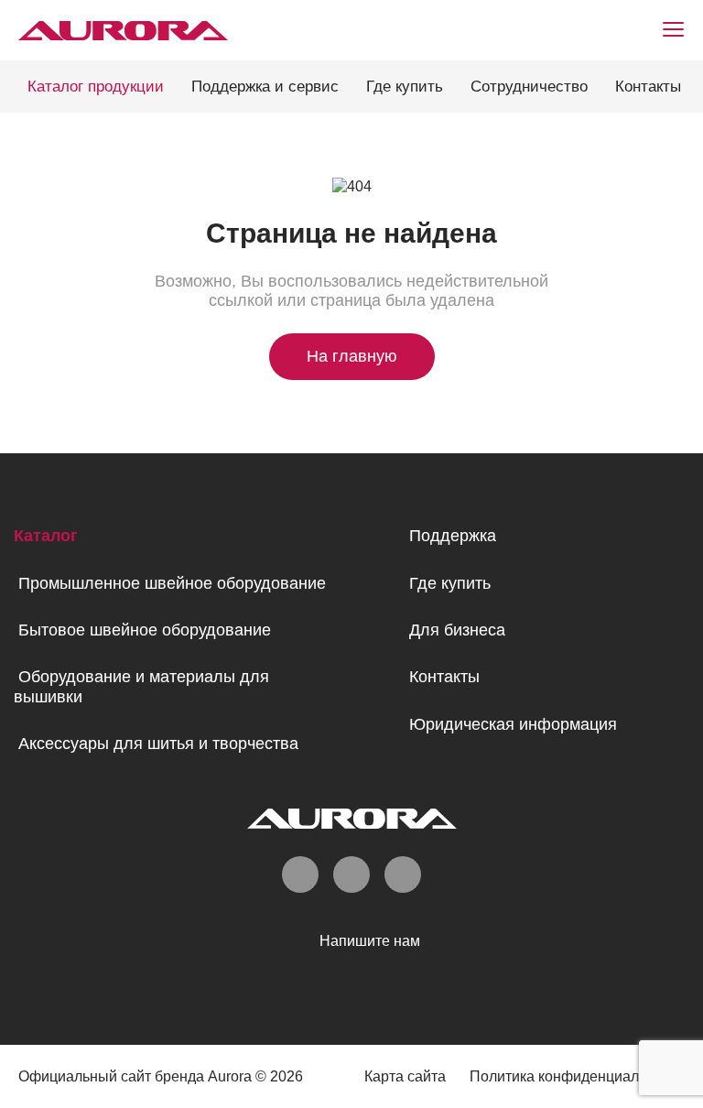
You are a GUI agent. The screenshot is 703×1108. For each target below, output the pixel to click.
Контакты (648, 86)
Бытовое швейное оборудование (144, 630)
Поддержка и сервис (265, 86)
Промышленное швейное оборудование (172, 583)
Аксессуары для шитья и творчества (158, 743)
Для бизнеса (457, 630)
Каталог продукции (95, 86)
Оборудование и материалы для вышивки (141, 686)
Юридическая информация (513, 724)
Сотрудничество (529, 86)
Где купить (404, 86)
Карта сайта (405, 1076)
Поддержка (452, 536)
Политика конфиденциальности (577, 1076)
